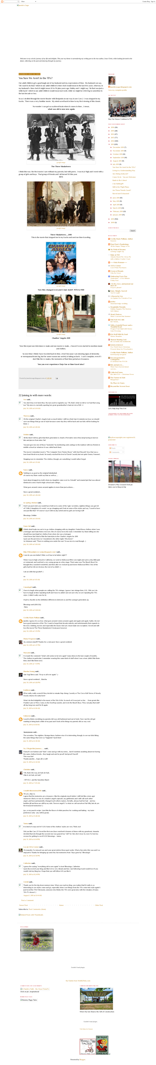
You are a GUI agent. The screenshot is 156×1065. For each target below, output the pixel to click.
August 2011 (117, 161)
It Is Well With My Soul (119, 334)
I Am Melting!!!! (117, 184)
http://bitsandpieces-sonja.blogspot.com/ (39, 552)
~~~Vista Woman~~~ (118, 262)
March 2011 (117, 208)
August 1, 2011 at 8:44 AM (32, 895)
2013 (113, 138)
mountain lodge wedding (118, 303)
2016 (113, 127)
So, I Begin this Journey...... (33, 749)
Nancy (25, 470)
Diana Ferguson (29, 639)
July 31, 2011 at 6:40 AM (31, 741)
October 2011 (118, 154)
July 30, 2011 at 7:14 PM (31, 664)
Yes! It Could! (115, 293)
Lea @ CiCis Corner (31, 847)
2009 (113, 222)
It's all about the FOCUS (118, 361)
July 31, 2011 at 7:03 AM (31, 783)
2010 (113, 219)
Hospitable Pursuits (118, 307)
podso (112, 302)
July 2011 (116, 164)
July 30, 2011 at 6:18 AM (31, 427)
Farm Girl (27, 526)
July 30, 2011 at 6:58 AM (31, 519)
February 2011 (118, 211)
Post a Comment (27, 900)
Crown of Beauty (116, 271)
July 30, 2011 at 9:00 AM (31, 544)
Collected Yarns (116, 372)
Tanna (25, 823)
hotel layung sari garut (118, 354)
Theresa (26, 416)
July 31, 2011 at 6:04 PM (31, 839)
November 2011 (118, 151)
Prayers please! (115, 287)
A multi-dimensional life (32, 791)
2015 (113, 131)
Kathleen (27, 690)
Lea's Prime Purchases (118, 267)
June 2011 (116, 198)
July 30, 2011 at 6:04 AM (31, 408)
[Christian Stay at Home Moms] (109, 1054)
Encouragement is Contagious (117, 358)
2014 (113, 134)
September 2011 (118, 158)
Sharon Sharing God (118, 340)
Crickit (25, 882)
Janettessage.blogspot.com (121, 87)
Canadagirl (27, 587)
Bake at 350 (115, 255)
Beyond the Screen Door (120, 386)
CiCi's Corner (115, 266)
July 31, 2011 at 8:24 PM (31, 874)
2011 (112, 144)
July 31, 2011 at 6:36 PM (31, 856)
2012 (113, 141)
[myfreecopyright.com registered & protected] (122, 440)
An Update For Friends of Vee (121, 298)
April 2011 (116, 205)
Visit (86, 1029)
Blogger (82, 1060)
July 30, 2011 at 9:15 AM (31, 580)
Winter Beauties (116, 336)
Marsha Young (29, 671)
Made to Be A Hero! (119, 180)
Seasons (113, 241)
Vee (24, 400)
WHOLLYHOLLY (116, 345)
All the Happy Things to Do (120, 246)
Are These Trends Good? (121, 190)
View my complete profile (117, 90)
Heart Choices (116, 314)
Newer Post (23, 905)
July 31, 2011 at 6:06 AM (31, 708)
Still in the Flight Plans (120, 187)
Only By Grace (115, 273)
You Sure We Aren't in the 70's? (124, 167)
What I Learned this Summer (120, 316)
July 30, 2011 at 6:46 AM (31, 495)
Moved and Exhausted (120, 194)
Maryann (26, 653)
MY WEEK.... (114, 322)
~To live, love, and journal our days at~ (121, 285)
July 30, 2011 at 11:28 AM (31, 610)
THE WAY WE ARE (117, 320)
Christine (26, 770)
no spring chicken (30, 503)
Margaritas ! (114, 379)
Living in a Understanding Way (123, 171)
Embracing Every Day (118, 276)
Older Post (99, 905)
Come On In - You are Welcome (124, 177)
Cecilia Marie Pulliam (31, 618)
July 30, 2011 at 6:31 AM (31, 462)
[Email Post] (56, 378)
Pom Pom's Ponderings (119, 244)
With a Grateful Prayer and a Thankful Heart (121, 326)
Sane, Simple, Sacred (118, 291)
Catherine (27, 863)
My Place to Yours (117, 383)
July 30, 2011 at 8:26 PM (31, 682)
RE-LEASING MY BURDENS (120, 341)
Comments (115, 452)
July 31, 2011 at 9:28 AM (31, 816)
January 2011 (117, 215)
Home (61, 905)
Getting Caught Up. (117, 251)
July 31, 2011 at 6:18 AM (31, 725)
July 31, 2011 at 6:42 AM (31, 762)
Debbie (26, 435)
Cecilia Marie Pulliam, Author (121, 239)
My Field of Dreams (118, 250)
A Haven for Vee (116, 296)
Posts (113, 448)
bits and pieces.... (117, 365)
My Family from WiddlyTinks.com (78, 981)
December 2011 (118, 147)
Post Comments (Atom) (37, 909)
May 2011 (116, 201)
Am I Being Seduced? (120, 174)
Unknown (27, 716)
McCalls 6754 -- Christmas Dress (122, 374)
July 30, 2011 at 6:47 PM (31, 645)
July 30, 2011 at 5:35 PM (31, 631)
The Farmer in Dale (117, 378)
